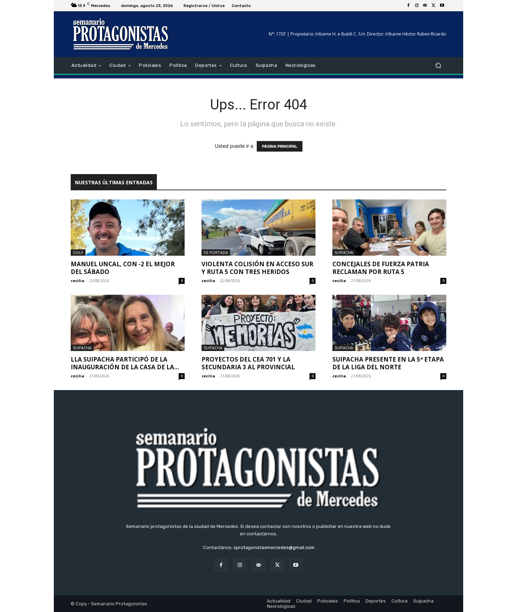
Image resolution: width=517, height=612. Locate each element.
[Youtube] (442, 5)
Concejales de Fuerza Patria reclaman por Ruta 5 (380, 268)
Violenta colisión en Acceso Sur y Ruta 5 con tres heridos (257, 268)
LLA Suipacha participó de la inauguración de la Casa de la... (125, 363)
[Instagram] (417, 5)
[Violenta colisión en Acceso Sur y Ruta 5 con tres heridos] (258, 227)
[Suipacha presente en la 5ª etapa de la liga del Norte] (389, 323)
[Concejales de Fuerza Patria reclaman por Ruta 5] (389, 227)
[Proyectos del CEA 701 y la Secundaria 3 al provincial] (258, 323)
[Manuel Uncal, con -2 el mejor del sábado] (128, 227)
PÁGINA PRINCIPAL (279, 146)
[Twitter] (433, 5)
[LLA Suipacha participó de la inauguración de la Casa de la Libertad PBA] (128, 323)
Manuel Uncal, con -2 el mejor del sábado (123, 268)
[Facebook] (408, 5)
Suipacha (343, 252)
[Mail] (425, 5)
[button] (438, 65)
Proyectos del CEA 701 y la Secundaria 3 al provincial (250, 363)
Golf (78, 252)
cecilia (77, 280)
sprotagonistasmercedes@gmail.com (274, 547)
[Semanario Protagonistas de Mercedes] (121, 34)
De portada (216, 252)
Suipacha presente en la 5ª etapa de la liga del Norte (388, 363)
